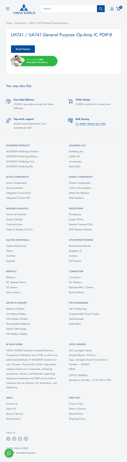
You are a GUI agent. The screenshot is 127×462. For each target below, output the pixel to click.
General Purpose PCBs (80, 224)
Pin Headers (75, 282)
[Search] (101, 8)
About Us (11, 408)
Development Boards (79, 246)
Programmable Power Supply (84, 314)
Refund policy (13, 418)
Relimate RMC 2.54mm (81, 287)
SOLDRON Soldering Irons (20, 161)
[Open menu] (7, 8)
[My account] (112, 8)
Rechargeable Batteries (18, 324)
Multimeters (75, 324)
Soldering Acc (76, 151)
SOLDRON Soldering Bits (19, 166)
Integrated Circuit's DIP (18, 198)
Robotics (10, 277)
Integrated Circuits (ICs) (18, 193)
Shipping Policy (77, 418)
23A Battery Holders (16, 334)
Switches (10, 256)
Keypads (10, 261)
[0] (118, 9)
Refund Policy (76, 414)
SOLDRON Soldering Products (22, 151)
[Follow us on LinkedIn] (26, 438)
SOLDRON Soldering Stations (21, 156)
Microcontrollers (14, 188)
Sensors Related (14, 219)
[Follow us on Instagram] (14, 438)
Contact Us (12, 403)
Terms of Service (14, 414)
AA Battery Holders (16, 314)
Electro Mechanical (16, 246)
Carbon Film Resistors (80, 188)
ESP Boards (75, 261)
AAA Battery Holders (17, 319)
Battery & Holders (15, 309)
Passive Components (79, 183)
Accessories (75, 161)
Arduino (73, 256)
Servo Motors (13, 292)
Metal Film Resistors (79, 193)
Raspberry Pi (75, 251)
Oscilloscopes (76, 319)
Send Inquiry (23, 49)
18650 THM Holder (16, 329)
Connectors (75, 277)
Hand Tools (74, 166)
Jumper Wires (76, 219)
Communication (14, 224)
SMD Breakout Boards (80, 229)
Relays (9, 251)
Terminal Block (76, 292)
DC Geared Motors (16, 282)
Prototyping (75, 214)
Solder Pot (74, 156)
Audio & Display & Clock (19, 229)
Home (9, 22)
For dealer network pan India (91, 123)
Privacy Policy (76, 403)
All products (20, 22)
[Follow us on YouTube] (20, 438)
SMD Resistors (76, 198)
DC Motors (12, 287)
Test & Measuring (77, 309)
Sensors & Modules (16, 214)
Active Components (16, 183)
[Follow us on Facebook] (8, 438)
